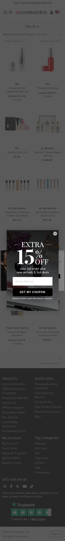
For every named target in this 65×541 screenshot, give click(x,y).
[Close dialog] (55, 233)
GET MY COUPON (32, 292)
